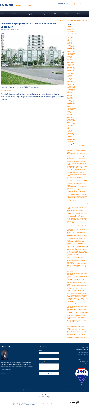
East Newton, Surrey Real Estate (75, 216)
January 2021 (70, 136)
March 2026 (70, 43)
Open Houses (70, 29)
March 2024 (70, 81)
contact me (8, 369)
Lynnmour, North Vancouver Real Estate (77, 246)
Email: (40, 356)
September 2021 (71, 124)
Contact (80, 14)
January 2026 (70, 47)
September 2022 (71, 108)
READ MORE (3, 373)
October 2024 (70, 70)
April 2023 (69, 97)
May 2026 (69, 42)
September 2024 (71, 72)
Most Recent (70, 36)
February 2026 (70, 45)
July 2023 (69, 92)
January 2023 (70, 102)
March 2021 (70, 133)
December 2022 (71, 103)
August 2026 (70, 37)
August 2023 (70, 91)
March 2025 (70, 62)
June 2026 (69, 40)
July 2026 (69, 39)
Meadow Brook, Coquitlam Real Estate (77, 251)
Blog (55, 14)
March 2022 (70, 117)
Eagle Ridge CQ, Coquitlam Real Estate (77, 213)
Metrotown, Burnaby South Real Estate (77, 252)
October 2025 (70, 51)
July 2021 (69, 127)
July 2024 (69, 75)
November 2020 (71, 139)
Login (83, 4)
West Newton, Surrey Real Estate (76, 325)
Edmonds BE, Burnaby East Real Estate (77, 218)
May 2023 (69, 95)
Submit (48, 373)
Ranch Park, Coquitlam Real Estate (76, 289)
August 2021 (70, 125)
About (60, 390)
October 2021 (70, 122)
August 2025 (70, 54)
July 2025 (69, 56)
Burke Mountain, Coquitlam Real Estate (77, 161)
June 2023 (69, 94)
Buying (38, 390)
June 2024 (69, 76)
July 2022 (69, 111)
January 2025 (70, 65)
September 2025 (71, 53)
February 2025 (70, 64)
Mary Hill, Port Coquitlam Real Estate (76, 249)
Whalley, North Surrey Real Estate (76, 329)
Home (3, 14)
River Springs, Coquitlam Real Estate (76, 293)
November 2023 (71, 87)
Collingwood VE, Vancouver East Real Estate (14, 31)
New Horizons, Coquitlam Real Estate (77, 263)
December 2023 (71, 86)
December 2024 (71, 67)
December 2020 (71, 138)
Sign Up (87, 4)
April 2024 (69, 80)
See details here (6, 90)
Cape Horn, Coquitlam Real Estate (76, 168)
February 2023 (70, 100)
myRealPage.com (44, 396)
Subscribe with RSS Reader (78, 21)
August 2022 (70, 109)
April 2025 (69, 61)
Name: (41, 350)
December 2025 (71, 48)
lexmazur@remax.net (75, 4)
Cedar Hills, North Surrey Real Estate (76, 172)
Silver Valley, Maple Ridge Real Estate (77, 298)
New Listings (70, 28)
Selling (45, 390)
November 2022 (71, 105)
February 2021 (70, 135)
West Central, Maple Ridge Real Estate (77, 320)
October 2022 (70, 106)
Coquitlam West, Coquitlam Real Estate (77, 196)
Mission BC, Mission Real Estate (75, 257)
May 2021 (69, 130)
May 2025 (69, 59)
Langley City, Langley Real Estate (75, 241)
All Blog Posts (70, 26)
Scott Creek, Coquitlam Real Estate (76, 296)
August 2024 (70, 73)
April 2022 (69, 116)
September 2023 (71, 89)
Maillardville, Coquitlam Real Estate (76, 248)
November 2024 (71, 69)
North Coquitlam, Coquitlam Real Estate (77, 265)
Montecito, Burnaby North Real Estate (77, 259)
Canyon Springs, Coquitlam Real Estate (77, 166)
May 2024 (69, 78)
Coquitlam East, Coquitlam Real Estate (77, 194)
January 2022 (70, 119)
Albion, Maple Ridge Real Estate (75, 149)
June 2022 (69, 113)
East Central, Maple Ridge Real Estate (77, 215)
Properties (28, 390)
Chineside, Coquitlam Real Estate (75, 190)
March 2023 (70, 98)
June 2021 (69, 128)
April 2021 (69, 131)
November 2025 (71, 50)
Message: (41, 362)
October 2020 (70, 141)
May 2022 (69, 114)
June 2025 (69, 58)
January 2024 (70, 84)
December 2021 (71, 120)
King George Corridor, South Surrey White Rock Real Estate (76, 239)
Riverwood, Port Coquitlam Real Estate (77, 295)
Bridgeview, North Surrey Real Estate (77, 157)
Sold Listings (70, 31)
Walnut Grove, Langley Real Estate (76, 315)
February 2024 (70, 83)
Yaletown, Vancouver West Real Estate (77, 337)
